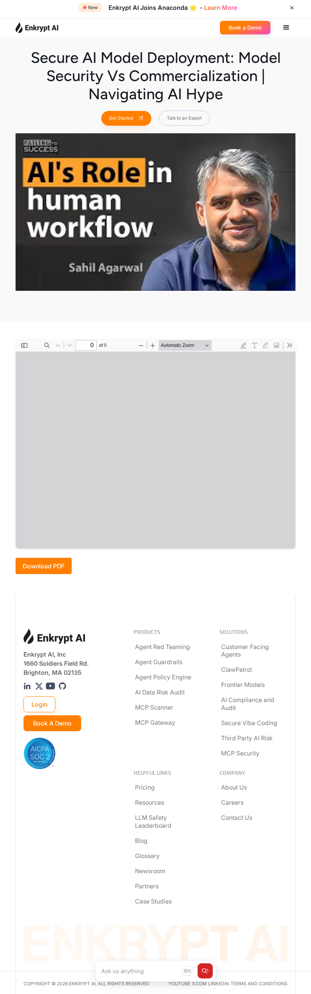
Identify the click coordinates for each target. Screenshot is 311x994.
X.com (199, 983)
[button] (286, 28)
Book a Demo (52, 723)
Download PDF (43, 566)
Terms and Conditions (259, 983)
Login (39, 704)
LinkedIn (218, 983)
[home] (37, 27)
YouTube (179, 983)
